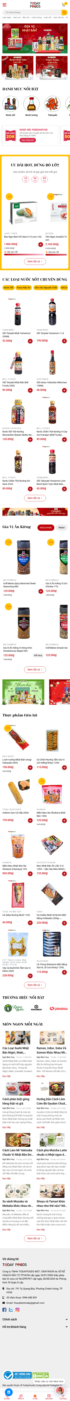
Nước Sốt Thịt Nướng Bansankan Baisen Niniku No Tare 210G (17, 434)
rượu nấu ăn (58, 17)
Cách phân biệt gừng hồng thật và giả (15, 1101)
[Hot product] (35, 512)
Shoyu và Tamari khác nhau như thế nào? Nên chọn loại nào (52, 1204)
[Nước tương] (31, 104)
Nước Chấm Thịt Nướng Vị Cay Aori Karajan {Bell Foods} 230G (52, 434)
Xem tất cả (34, 261)
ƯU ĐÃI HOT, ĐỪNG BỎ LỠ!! (35, 165)
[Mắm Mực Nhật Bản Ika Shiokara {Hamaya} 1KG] (17, 844)
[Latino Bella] (13, 1008)
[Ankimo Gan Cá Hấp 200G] (17, 791)
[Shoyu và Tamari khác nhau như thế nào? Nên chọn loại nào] (52, 1191)
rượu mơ (17, 17)
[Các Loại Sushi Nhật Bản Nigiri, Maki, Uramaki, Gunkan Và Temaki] (17, 1038)
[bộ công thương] (17, 1375)
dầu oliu (26, 17)
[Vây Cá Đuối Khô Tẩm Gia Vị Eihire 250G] (17, 943)
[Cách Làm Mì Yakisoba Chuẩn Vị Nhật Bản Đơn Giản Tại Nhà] (17, 1140)
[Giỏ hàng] (63, 5)
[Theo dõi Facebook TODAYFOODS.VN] (4, 1309)
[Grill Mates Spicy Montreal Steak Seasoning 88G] (23, 557)
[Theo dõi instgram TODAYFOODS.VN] (17, 1309)
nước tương (37, 17)
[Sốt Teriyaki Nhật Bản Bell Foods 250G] (17, 361)
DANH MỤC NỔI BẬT (20, 89)
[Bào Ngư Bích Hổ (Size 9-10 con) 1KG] (24, 211)
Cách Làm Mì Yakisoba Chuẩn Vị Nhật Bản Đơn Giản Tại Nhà (17, 1153)
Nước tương (31, 115)
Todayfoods (56, 1385)
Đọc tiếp (6, 1076)
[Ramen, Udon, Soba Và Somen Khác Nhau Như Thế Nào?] (52, 1038)
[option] (35, 38)
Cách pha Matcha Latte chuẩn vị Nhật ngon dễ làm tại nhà (52, 1153)
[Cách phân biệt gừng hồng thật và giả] (17, 1089)
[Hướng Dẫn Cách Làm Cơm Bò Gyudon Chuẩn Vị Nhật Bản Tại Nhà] (52, 1089)
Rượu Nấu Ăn (23, 287)
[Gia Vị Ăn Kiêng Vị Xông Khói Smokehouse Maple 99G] (23, 622)
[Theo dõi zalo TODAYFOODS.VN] (11, 1309)
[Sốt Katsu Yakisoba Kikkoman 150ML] (52, 361)
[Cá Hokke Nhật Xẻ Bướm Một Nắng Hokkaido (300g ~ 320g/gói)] (52, 893)
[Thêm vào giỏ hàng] (40, 244)
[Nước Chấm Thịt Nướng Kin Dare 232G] (17, 459)
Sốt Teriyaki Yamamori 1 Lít (50, 333)
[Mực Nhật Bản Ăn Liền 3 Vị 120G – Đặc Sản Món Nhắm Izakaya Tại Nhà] (52, 844)
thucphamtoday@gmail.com (29, 1302)
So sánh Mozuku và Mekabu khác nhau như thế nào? (17, 1204)
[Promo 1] (17, 68)
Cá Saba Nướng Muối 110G (16, 915)
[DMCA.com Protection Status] (40, 1375)
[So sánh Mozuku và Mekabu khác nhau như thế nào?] (17, 1191)
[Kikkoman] (36, 1008)
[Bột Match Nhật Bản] (23, 692)
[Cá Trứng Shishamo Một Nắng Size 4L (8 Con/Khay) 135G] (52, 943)
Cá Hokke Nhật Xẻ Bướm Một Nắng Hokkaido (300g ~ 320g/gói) (51, 918)
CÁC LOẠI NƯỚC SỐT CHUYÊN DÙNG (34, 280)
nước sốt (47, 17)
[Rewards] (9, 1392)
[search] (65, 12)
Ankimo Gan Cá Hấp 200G (15, 812)
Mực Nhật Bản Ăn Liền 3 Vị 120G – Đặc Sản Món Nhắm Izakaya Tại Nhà (51, 869)
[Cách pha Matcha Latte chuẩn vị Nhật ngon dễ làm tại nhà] (52, 1140)
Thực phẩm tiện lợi (19, 715)
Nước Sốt (8, 287)
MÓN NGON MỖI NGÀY (22, 1024)
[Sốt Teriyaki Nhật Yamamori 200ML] (17, 312)
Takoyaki (52, 115)
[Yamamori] (59, 1008)
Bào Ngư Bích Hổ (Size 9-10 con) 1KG (23, 236)
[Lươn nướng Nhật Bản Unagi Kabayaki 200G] (17, 738)
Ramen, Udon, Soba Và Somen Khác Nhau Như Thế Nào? (52, 1050)
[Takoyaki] (52, 104)
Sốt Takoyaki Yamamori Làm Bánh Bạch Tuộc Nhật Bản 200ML (51, 484)
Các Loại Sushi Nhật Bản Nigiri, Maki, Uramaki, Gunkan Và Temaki (15, 1050)
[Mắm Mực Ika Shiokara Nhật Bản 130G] (52, 791)
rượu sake (6, 17)
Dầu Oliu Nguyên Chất (46, 287)
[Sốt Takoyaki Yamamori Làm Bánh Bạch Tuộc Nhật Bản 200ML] (52, 459)
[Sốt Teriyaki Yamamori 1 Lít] (52, 312)
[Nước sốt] (10, 104)
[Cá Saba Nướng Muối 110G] (17, 893)
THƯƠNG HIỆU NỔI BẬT (23, 998)
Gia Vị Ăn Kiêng (16, 527)
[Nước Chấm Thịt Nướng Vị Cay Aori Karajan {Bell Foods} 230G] (52, 410)
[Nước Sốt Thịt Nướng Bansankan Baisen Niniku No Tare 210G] (17, 410)
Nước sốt (10, 115)
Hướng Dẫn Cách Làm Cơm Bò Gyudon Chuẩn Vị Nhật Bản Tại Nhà (52, 1101)
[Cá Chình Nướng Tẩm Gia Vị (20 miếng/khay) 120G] (52, 738)
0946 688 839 (29, 1297)
